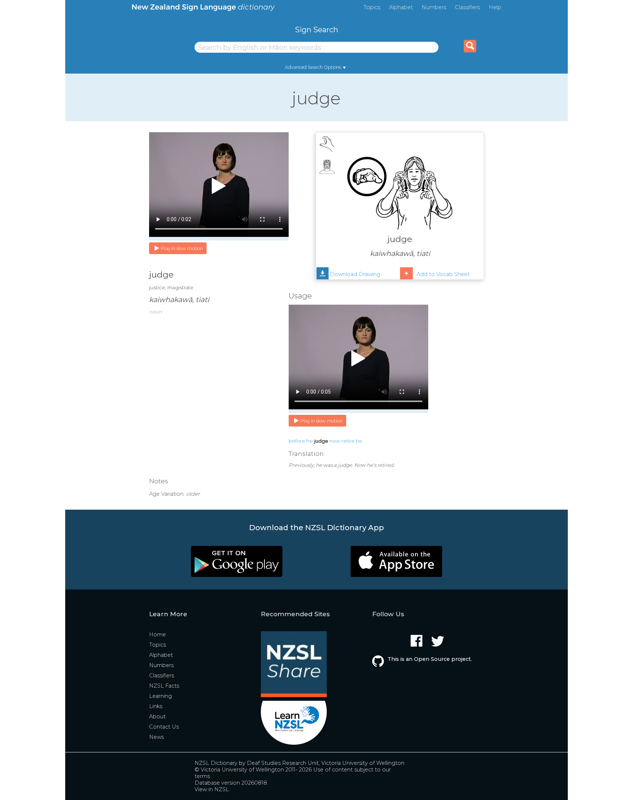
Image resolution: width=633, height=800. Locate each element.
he (309, 441)
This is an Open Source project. (430, 659)
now (334, 441)
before (297, 441)
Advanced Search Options (313, 67)
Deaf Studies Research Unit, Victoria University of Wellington (325, 763)
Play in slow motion (182, 248)
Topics (371, 7)
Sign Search (316, 29)
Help (495, 7)
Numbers (434, 7)
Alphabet (401, 7)
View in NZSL (212, 789)
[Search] (470, 46)
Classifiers (467, 7)
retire (348, 441)
